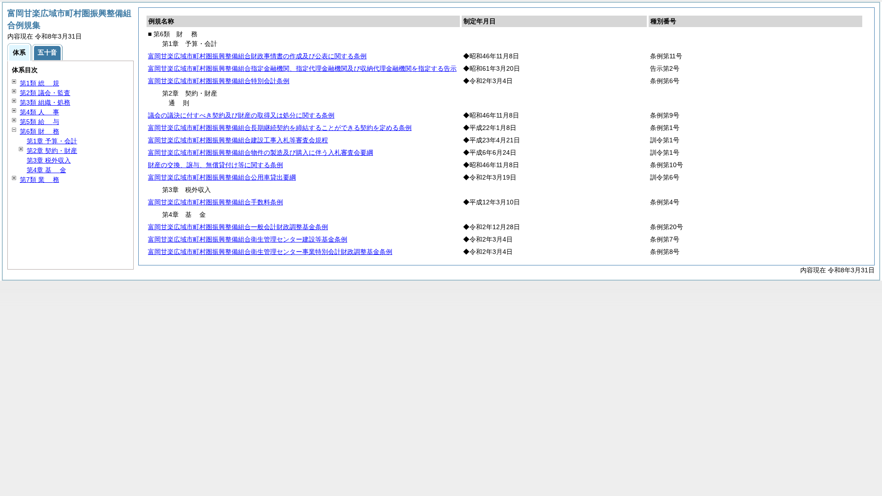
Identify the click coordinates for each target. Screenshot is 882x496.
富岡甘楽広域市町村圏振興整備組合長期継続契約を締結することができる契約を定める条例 (280, 127)
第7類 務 (39, 179)
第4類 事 (39, 112)
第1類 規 (39, 83)
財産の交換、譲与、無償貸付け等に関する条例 (215, 165)
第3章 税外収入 (49, 160)
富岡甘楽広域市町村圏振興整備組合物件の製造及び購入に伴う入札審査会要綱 (260, 152)
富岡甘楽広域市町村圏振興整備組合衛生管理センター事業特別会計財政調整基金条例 (270, 251)
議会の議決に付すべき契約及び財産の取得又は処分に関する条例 (241, 115)
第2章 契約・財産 (52, 150)
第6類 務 (39, 131)
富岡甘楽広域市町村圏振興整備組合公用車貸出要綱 (222, 177)
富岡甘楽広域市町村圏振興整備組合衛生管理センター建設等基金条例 (247, 239)
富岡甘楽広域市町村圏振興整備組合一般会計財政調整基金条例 (238, 227)
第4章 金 (46, 170)
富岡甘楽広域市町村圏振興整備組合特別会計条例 (218, 81)
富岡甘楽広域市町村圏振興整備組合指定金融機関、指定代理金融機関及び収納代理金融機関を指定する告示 (302, 68)
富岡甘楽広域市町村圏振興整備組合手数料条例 (215, 202)
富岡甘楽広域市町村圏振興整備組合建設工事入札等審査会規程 (238, 140)
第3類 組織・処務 (45, 102)
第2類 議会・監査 (45, 92)
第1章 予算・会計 (52, 141)
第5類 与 (39, 121)
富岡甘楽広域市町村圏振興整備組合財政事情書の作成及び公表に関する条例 (257, 56)
